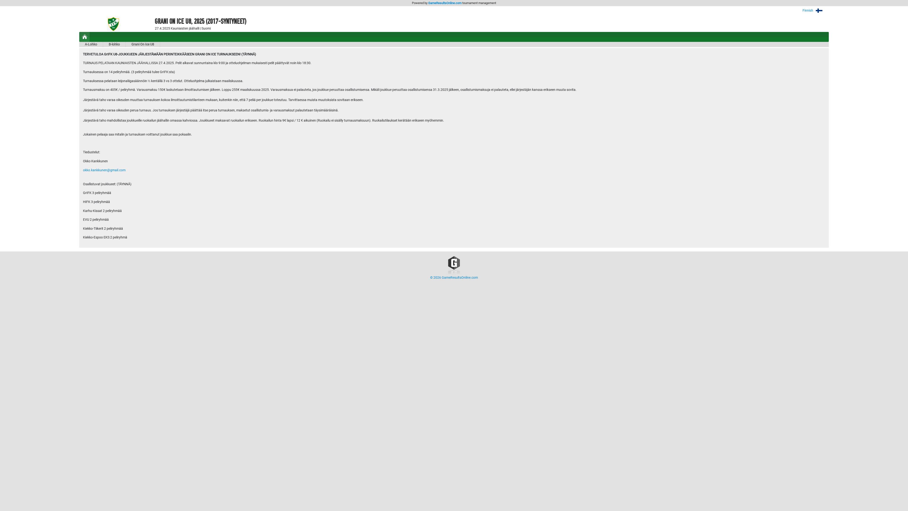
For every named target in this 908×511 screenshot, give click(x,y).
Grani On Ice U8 (142, 44)
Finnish (808, 11)
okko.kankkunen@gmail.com (104, 170)
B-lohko (114, 44)
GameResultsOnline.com (445, 3)
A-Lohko (91, 44)
